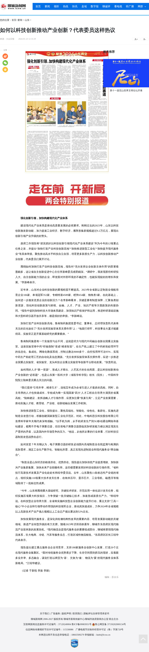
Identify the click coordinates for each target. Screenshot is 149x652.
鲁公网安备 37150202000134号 (110, 624)
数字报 (95, 6)
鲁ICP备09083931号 (82, 624)
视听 (56, 6)
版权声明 (66, 613)
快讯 (74, 6)
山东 (27, 20)
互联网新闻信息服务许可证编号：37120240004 (47, 624)
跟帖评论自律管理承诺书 (96, 613)
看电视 (118, 6)
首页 (38, 6)
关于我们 (44, 613)
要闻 (47, 6)
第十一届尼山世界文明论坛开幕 (126, 90)
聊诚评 (106, 6)
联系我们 (77, 613)
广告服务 (55, 613)
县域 (84, 6)
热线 (65, 6)
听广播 (130, 6)
